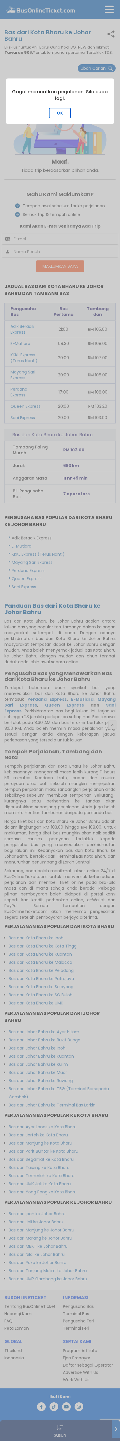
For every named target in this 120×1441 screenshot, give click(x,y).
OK (60, 113)
